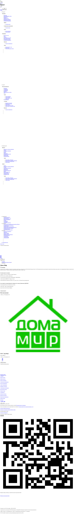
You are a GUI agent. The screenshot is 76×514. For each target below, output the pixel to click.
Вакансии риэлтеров (3, 395)
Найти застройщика (3, 380)
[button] (38, 3)
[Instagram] (0, 401)
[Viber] (2, 401)
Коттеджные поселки (3, 389)
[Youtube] (4, 401)
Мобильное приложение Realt (4, 495)
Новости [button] (3, 230)
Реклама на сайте (2, 374)
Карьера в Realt (2, 398)
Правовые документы (3, 386)
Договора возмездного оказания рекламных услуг (25, 406)
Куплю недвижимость (3, 383)
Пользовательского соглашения (21, 405)
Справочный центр (5, 242)
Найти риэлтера (2, 377)
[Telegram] (1, 401)
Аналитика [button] (3, 223)
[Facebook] (3, 401)
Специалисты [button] (4, 216)
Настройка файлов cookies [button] (4, 411)
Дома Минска (2, 392)
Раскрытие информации (4, 412)
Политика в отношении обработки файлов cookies (7, 409)
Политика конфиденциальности (5, 408)
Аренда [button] (3, 84)
